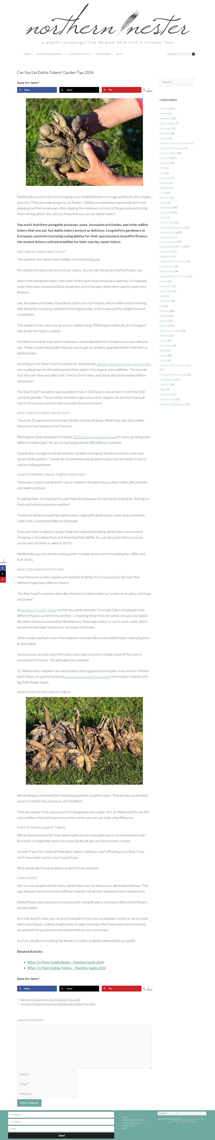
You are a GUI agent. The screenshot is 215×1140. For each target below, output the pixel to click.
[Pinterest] (151, 54)
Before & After (168, 123)
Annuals (164, 113)
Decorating (166, 158)
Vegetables (166, 394)
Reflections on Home (171, 330)
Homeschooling (168, 232)
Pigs (162, 306)
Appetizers (165, 118)
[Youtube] (156, 54)
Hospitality (166, 251)
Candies (164, 138)
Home (27, 54)
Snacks (163, 355)
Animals (164, 108)
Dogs (162, 173)
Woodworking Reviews (172, 404)
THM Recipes (103, 54)
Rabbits (164, 320)
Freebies (164, 182)
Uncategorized (168, 379)
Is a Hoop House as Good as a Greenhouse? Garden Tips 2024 (58, 1004)
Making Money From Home (174, 276)
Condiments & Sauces (171, 148)
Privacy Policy (182, 1129)
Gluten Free (166, 212)
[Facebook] (140, 54)
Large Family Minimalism (173, 261)
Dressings (165, 177)
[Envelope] (162, 54)
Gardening (165, 207)
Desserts (165, 163)
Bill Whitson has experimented (95, 437)
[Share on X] (3, 574)
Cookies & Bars (168, 153)
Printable (165, 315)
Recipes (164, 325)
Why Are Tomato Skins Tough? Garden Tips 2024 (50, 999)
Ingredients (166, 256)
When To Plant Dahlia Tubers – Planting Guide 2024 (66, 968)
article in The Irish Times (38, 610)
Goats (163, 217)
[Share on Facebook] (3, 568)
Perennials (165, 301)
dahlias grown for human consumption (124, 364)
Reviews (164, 335)
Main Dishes (166, 271)
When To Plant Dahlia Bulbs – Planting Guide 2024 (65, 962)
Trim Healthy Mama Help (173, 374)
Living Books (166, 266)
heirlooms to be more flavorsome (87, 676)
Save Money (166, 345)
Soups (163, 360)
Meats (163, 281)
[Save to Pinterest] (3, 580)
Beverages (165, 128)
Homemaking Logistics (172, 227)
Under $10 (165, 384)
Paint (162, 296)
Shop (119, 54)
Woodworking (167, 399)
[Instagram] (145, 54)
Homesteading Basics (49, 54)
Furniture (165, 197)
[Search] (193, 54)
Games (163, 202)
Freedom (164, 187)
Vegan (163, 389)
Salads (163, 340)
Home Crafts (166, 222)
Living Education (78, 54)
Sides (162, 350)
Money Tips (166, 286)
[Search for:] (177, 82)
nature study (166, 291)
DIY (162, 168)
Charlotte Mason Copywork (175, 143)
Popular (164, 310)
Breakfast (165, 133)
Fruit (162, 192)
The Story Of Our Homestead (175, 365)
